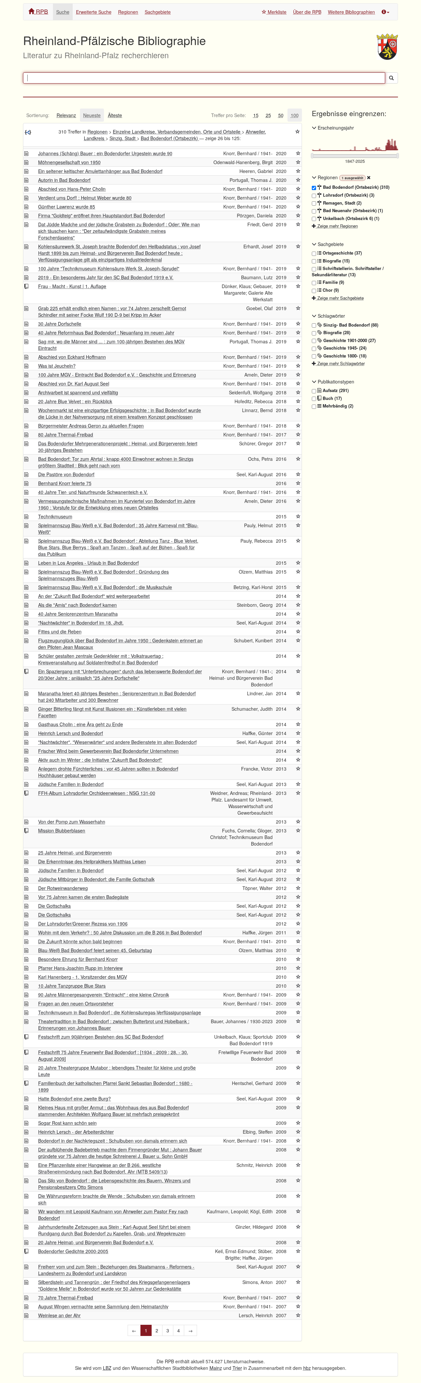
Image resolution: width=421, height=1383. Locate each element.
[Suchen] (391, 78)
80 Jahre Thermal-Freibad (65, 434)
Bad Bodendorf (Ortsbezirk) (170, 138)
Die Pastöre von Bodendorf (66, 474)
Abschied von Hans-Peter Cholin (72, 188)
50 (281, 115)
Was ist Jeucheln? (57, 365)
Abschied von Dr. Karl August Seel (73, 383)
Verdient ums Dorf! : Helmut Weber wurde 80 (85, 197)
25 (268, 115)
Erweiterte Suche (93, 12)
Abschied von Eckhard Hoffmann (72, 357)
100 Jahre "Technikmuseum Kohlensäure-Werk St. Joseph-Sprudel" (108, 268)
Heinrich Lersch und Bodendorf (70, 733)
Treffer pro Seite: (228, 115)
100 (295, 115)
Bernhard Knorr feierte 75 (64, 483)
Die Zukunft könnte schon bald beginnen (80, 941)
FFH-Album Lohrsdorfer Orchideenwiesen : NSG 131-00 (96, 793)
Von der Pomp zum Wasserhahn (71, 821)
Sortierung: (37, 115)
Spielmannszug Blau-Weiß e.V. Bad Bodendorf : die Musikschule (105, 587)
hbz (307, 1368)
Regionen (128, 12)
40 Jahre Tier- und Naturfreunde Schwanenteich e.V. (93, 492)
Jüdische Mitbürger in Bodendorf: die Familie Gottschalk (96, 879)
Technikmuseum (55, 516)
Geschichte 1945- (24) (344, 348)
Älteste (115, 115)
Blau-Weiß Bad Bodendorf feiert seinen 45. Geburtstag (95, 950)
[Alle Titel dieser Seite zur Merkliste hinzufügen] (297, 131)
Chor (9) (330, 290)
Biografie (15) (335, 261)
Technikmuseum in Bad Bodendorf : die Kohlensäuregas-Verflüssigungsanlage (119, 1012)
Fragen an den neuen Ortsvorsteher (75, 1003)
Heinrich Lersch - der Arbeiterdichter (76, 1131)
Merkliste (276, 12)
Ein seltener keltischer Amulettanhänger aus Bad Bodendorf (100, 171)
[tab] (38, 115)
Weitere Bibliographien (351, 12)
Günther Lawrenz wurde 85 (66, 206)
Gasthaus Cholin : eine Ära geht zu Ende (80, 724)
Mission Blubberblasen (61, 830)
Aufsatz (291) (335, 390)
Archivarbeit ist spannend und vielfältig (78, 392)
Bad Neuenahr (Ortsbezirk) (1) (352, 210)
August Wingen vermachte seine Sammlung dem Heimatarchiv (103, 1306)
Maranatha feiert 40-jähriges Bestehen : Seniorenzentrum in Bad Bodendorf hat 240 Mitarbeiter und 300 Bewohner (117, 696)
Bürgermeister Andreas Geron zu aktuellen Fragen (91, 425)
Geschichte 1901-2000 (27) (349, 340)
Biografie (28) (336, 332)
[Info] (385, 12)
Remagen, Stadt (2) (341, 203)
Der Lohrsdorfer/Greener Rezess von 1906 (83, 923)
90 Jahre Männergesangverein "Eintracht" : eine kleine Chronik (103, 994)
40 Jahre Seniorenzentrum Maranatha (78, 613)
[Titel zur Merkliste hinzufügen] (298, 153)
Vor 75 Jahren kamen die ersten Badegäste (83, 897)
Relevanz (66, 115)
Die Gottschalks (54, 905)
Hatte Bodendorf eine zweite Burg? (74, 1098)
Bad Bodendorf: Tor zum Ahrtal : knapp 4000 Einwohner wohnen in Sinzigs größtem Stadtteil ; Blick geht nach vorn (115, 462)
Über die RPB (307, 12)
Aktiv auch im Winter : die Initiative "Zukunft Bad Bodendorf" (100, 759)
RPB (41, 11)
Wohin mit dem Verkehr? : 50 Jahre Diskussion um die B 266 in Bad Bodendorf (120, 932)
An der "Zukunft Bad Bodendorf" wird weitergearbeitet (94, 596)
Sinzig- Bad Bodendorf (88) (350, 325)
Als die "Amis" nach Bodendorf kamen (77, 605)
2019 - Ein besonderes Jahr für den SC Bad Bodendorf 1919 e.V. (105, 277)
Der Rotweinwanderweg (63, 888)
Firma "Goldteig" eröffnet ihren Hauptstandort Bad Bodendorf (101, 215)
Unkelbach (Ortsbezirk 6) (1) (350, 218)
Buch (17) (331, 398)
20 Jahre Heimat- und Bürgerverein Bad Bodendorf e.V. (96, 1242)
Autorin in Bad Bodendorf (64, 180)
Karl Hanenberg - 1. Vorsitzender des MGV (82, 977)
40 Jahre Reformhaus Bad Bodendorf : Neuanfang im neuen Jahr (106, 332)
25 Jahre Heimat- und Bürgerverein (75, 852)
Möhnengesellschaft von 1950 (69, 162)
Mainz (216, 1368)
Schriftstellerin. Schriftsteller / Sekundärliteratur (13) (348, 271)
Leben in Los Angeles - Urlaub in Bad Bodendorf (88, 562)
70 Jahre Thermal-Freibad (65, 1297)
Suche (62, 12)
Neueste (92, 115)
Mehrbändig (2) (337, 406)
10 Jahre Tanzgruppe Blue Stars (72, 985)
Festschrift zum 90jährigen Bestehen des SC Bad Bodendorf (100, 1036)
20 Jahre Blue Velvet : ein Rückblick (75, 401)
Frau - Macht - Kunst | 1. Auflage (72, 286)
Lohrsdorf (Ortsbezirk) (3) (348, 195)
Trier (237, 1368)
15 (256, 115)
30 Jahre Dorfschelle (59, 323)
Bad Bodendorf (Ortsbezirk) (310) (355, 187)
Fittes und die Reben (60, 631)
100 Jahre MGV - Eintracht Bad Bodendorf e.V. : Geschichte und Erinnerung (117, 374)
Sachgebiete (158, 12)
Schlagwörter (330, 315)
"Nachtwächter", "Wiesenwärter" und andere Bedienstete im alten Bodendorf (117, 742)
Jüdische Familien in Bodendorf (71, 784)
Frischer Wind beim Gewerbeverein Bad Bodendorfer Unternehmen (108, 751)
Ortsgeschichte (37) (341, 253)
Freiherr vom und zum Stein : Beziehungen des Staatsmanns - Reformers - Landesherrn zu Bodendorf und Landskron (116, 1269)
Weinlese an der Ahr (59, 1315)
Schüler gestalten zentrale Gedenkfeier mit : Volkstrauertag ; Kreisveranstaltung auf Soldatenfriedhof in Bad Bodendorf (100, 659)
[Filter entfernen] (368, 177)
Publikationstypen (335, 381)
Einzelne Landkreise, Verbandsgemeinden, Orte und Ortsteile (177, 131)
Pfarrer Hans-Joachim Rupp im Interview (80, 968)
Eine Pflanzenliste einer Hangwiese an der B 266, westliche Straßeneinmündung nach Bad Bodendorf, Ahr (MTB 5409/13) (103, 1168)
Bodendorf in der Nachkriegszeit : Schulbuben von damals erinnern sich (112, 1140)
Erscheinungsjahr (335, 127)
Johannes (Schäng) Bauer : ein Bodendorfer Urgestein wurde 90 (105, 153)
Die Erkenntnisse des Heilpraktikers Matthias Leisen (92, 861)
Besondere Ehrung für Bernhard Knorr (78, 959)
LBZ (107, 1368)
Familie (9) (332, 282)
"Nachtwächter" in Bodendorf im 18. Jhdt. (81, 622)
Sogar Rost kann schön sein (67, 1123)
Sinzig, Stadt (123, 138)
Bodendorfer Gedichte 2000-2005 (73, 1251)
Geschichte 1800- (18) (344, 356)
